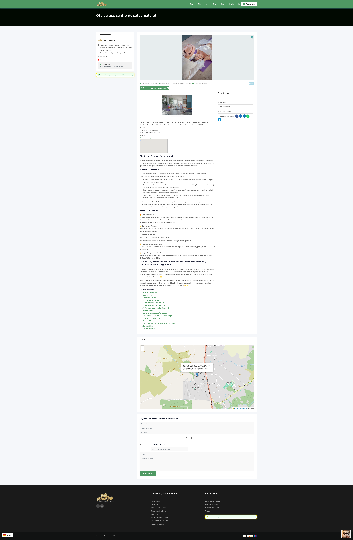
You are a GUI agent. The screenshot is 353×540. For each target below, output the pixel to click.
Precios (207, 511)
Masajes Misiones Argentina (168, 83)
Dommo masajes (149, 328)
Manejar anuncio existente (158, 511)
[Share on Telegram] (219, 119)
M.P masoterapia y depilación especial (156, 308)
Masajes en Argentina (184, 83)
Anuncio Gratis (250, 4)
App (207, 4)
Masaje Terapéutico (150, 292)
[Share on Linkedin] (244, 116)
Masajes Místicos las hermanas (154, 321)
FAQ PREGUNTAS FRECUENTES (160, 517)
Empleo (231, 4)
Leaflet (236, 408)
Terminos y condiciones (212, 508)
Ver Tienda (103, 56)
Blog (214, 4)
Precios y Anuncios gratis (158, 508)
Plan (199, 4)
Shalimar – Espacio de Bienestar (154, 318)
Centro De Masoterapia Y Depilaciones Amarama (160, 323)
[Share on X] (240, 116)
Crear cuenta (154, 504)
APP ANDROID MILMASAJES (159, 521)
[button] (197, 375)
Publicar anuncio (156, 501)
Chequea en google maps (148, 138)
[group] (115, 75)
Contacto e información (212, 501)
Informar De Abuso (226, 111)
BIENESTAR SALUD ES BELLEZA (154, 303)
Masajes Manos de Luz (151, 300)
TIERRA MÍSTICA (149, 310)
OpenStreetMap (243, 408)
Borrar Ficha (154, 514)
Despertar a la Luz (149, 298)
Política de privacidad (211, 504)
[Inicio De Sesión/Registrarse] (239, 4)
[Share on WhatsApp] (248, 116)
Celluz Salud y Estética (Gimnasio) (155, 313)
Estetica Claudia (148, 326)
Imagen (142, 444)
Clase (223, 4)
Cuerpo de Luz (148, 295)
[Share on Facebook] (237, 116)
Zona (191, 4)
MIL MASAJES (109, 40)
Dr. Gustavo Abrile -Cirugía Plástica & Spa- (157, 316)
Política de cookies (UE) (158, 524)
